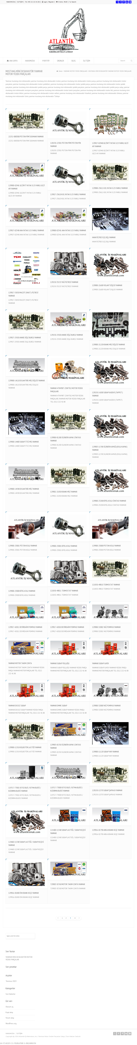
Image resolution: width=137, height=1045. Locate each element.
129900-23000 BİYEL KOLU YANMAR (21, 591)
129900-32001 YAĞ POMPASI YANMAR (106, 627)
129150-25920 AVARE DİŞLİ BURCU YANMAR (66, 334)
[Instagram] (130, 2)
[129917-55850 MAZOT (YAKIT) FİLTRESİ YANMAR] (26, 268)
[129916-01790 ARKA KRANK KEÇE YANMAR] (110, 815)
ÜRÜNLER (60, 60)
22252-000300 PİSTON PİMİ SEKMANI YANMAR (25, 136)
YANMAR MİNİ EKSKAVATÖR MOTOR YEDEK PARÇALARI (19, 958)
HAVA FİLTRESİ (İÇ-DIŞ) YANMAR (103, 237)
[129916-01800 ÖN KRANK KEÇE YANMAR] (26, 874)
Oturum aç (9, 1007)
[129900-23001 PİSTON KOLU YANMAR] (26, 526)
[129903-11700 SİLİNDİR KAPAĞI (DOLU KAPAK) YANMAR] (110, 426)
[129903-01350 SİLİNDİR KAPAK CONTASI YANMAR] (68, 730)
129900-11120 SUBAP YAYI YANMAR (105, 751)
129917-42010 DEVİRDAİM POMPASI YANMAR (67, 627)
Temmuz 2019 (11, 981)
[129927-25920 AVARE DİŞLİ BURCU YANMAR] (26, 321)
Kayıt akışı (9, 1012)
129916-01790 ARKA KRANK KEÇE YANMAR (108, 830)
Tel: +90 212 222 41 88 (32, 2)
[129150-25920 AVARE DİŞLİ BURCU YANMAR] (68, 320)
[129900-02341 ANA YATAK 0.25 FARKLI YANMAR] (68, 216)
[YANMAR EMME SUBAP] (68, 691)
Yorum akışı (10, 1018)
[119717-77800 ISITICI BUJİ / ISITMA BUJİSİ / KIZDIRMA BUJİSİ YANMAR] (68, 773)
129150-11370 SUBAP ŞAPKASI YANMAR (107, 790)
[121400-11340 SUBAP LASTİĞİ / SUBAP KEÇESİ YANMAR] (68, 815)
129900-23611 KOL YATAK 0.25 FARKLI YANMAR (110, 188)
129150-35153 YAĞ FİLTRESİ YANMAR (64, 282)
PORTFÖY (46, 60)
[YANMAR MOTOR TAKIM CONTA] (26, 648)
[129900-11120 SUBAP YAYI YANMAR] (110, 733)
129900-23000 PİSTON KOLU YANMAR (106, 545)
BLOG (74, 60)
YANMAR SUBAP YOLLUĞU (59, 663)
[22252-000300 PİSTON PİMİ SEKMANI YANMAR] (26, 120)
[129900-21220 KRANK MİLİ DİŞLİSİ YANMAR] (110, 324)
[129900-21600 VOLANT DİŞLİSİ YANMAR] (110, 264)
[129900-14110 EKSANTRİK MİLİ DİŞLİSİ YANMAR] (26, 366)
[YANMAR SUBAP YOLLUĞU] (68, 648)
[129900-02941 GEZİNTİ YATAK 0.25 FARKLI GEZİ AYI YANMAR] (26, 170)
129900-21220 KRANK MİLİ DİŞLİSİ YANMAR (108, 344)
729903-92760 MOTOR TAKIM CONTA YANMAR (67, 884)
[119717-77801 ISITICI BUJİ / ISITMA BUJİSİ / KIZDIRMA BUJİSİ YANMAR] (26, 773)
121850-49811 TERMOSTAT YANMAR (64, 590)
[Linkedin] (126, 2)
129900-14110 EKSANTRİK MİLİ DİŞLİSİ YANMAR (26, 380)
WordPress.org (11, 1023)
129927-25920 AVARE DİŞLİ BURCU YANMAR (24, 337)
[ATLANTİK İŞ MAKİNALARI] (67, 52)
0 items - (62, 2)
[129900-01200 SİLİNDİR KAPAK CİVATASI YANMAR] (68, 421)
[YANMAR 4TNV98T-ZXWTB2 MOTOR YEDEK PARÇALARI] (68, 369)
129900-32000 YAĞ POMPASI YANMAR (106, 705)
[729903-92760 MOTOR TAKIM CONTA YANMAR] (68, 869)
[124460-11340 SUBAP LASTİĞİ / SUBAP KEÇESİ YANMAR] (26, 821)
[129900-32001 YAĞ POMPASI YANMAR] (110, 612)
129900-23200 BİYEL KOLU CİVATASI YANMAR (109, 500)
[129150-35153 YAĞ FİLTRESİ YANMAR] (68, 263)
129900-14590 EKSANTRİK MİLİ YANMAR (23, 488)
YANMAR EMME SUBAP (58, 705)
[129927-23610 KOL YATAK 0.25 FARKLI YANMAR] (68, 175)
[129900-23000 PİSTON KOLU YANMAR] (110, 526)
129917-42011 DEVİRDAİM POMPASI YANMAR (25, 627)
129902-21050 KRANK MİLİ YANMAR (63, 491)
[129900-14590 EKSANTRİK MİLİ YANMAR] (26, 474)
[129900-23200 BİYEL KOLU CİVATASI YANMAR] (110, 480)
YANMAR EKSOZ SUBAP (17, 705)
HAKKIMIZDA (10, 2)
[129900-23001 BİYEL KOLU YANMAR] (68, 526)
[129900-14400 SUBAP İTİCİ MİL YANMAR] (26, 423)
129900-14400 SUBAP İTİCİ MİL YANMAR (23, 441)
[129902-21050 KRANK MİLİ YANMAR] (68, 475)
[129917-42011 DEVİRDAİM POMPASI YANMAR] (26, 612)
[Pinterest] (123, 2)
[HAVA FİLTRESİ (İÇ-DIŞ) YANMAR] (110, 219)
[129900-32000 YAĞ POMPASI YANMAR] (110, 691)
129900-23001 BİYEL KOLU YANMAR (63, 546)
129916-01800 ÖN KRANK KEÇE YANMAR (23, 893)
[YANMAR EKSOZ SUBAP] (26, 691)
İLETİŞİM (20, 2)
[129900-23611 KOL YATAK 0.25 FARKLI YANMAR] (110, 172)
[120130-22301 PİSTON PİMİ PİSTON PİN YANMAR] (68, 123)
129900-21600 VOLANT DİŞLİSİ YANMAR (107, 285)
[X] (117, 2)
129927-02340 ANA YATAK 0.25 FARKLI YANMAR (26, 230)
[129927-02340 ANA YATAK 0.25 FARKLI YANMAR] (26, 216)
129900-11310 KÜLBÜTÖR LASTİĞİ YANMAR (24, 747)
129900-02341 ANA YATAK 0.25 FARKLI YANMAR (68, 230)
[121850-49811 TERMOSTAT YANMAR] (68, 571)
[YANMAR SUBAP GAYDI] (110, 648)
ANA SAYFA (13, 60)
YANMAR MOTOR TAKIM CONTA (20, 663)
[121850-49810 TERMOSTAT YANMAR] (110, 568)
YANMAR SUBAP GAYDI (100, 663)
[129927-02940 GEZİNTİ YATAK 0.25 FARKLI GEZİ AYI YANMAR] (110, 123)
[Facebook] (120, 2)
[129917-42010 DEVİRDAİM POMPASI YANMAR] (68, 612)
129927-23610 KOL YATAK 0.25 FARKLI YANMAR (68, 194)
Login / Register (49, 2)
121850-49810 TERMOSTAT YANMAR (106, 584)
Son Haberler (10, 994)
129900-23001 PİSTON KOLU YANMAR (22, 545)
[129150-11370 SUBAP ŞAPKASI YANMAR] (110, 774)
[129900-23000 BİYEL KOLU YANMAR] (26, 571)
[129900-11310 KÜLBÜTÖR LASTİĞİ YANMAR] (26, 731)
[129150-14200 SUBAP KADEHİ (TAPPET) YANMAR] (110, 371)
